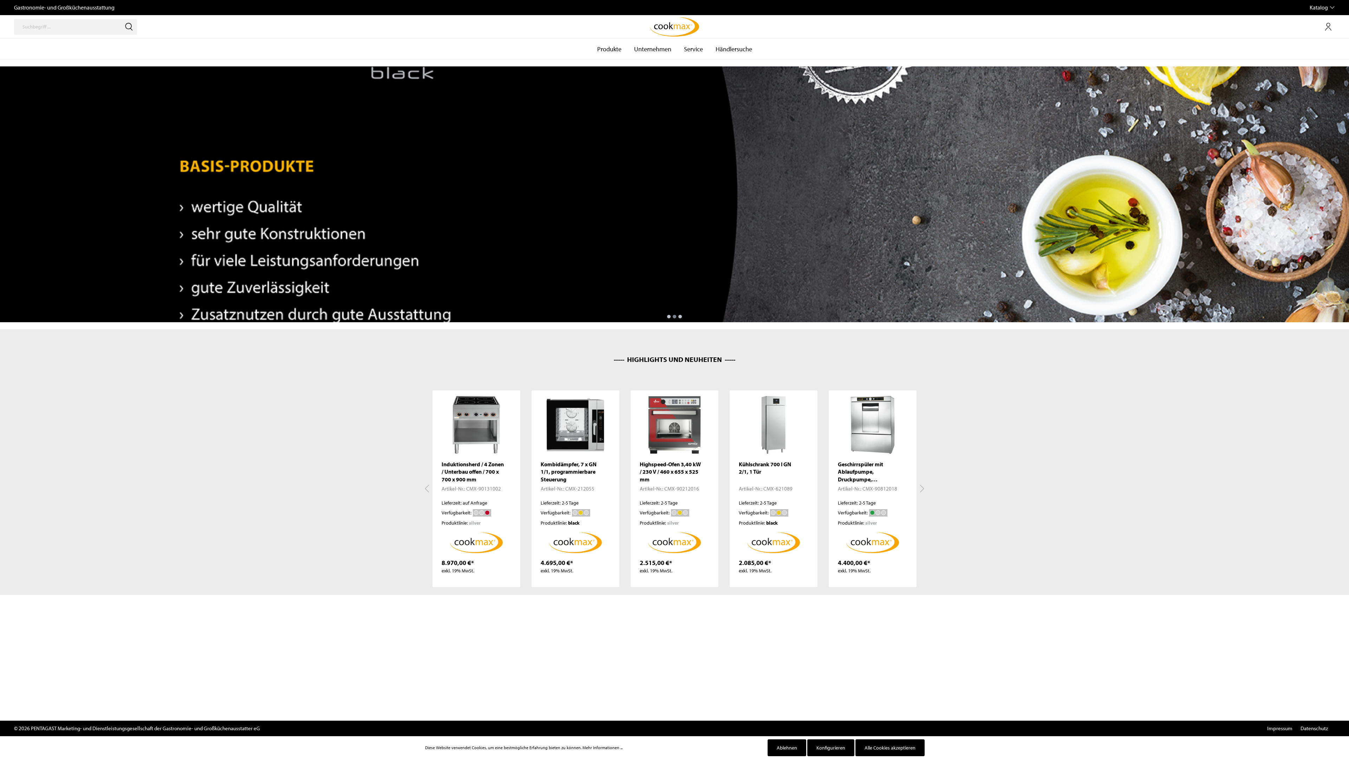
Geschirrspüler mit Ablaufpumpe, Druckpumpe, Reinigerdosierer (860, 472)
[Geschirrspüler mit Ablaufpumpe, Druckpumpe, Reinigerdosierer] (872, 425)
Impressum (1279, 728)
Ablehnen (787, 748)
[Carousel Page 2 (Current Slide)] (674, 316)
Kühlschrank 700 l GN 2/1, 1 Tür (765, 468)
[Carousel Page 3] (680, 316)
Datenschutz (1314, 728)
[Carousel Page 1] (669, 316)
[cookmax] (476, 542)
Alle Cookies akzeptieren (890, 748)
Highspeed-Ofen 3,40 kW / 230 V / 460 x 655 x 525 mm (670, 472)
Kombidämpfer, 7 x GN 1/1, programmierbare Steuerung (569, 472)
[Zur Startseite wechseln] (674, 27)
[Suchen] (129, 27)
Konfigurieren (830, 748)
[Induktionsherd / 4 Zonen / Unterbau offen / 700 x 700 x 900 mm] (476, 425)
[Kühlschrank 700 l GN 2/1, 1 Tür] (773, 425)
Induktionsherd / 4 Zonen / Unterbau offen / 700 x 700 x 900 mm (473, 472)
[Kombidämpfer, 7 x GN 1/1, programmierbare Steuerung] (575, 425)
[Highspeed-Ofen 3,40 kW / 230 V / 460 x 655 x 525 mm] (674, 425)
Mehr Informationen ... (602, 747)
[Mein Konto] (1328, 26)
